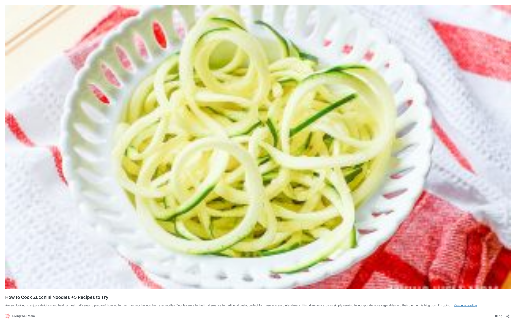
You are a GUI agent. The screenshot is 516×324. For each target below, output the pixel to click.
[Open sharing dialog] (508, 315)
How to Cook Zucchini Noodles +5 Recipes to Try (56, 297)
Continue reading (465, 305)
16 (500, 316)
